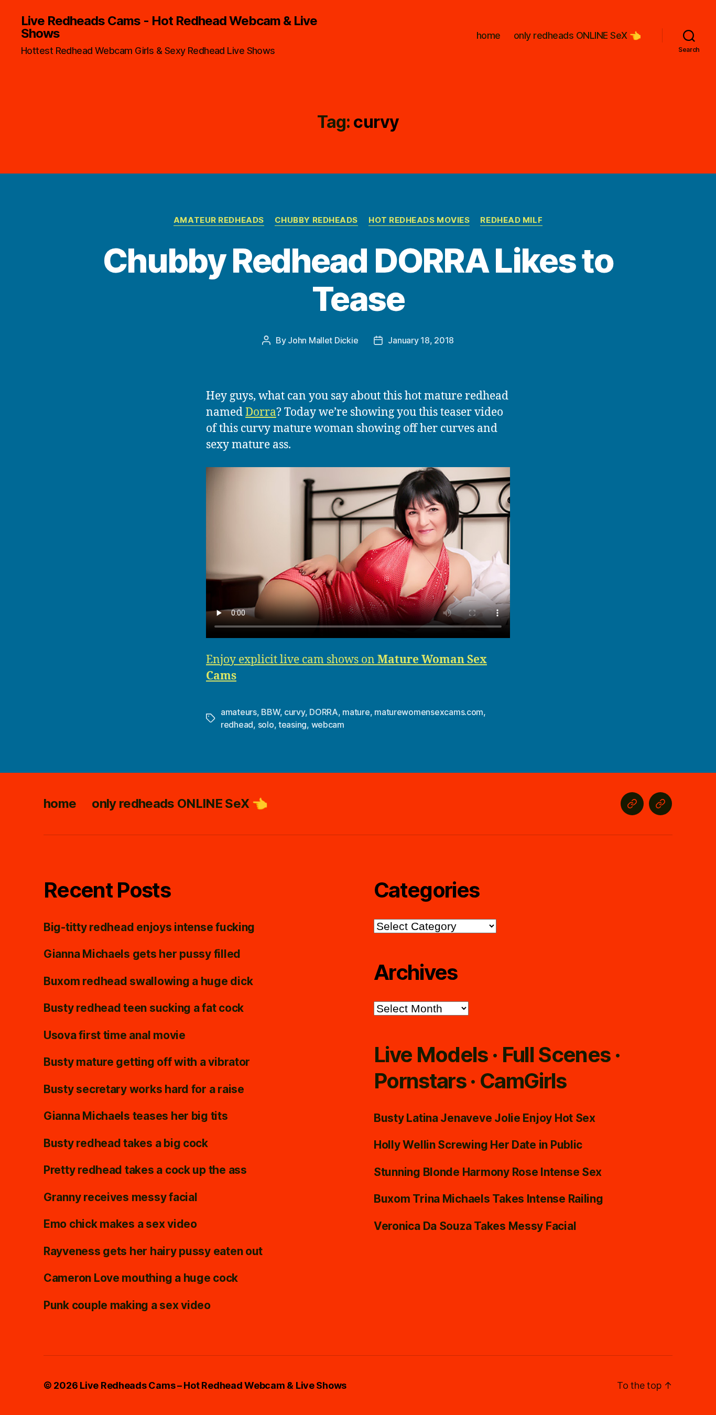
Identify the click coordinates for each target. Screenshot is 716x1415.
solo (266, 724)
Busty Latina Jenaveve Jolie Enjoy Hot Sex (484, 1118)
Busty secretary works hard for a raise (144, 1089)
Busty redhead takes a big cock (126, 1143)
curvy (294, 712)
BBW (270, 712)
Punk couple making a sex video (127, 1305)
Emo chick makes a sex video (120, 1223)
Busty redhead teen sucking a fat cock (144, 1007)
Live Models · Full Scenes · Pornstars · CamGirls (497, 1068)
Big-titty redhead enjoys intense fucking (149, 927)
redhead (237, 724)
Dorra (260, 412)
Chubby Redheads (316, 220)
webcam (327, 724)
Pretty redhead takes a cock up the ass (145, 1169)
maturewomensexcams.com (428, 712)
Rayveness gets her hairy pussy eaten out (153, 1251)
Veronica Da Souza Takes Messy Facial (475, 1226)
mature (356, 712)
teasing (292, 724)
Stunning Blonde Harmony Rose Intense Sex (488, 1172)
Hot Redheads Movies (419, 220)
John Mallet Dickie (323, 340)
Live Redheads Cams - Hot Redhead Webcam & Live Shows (169, 27)
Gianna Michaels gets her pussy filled (142, 953)
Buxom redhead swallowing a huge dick (148, 981)
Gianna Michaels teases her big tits (136, 1115)
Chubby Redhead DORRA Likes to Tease (358, 279)
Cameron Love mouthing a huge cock (141, 1277)
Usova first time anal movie (115, 1035)
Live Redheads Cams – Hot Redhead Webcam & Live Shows (213, 1385)
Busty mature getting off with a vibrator (147, 1061)
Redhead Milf (511, 220)
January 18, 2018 (421, 340)
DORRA (323, 712)
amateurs (239, 712)
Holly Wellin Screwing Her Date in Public (478, 1144)
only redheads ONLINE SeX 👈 (577, 35)
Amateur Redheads (218, 220)
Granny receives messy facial (120, 1197)
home (488, 35)
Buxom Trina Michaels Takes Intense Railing (488, 1198)
